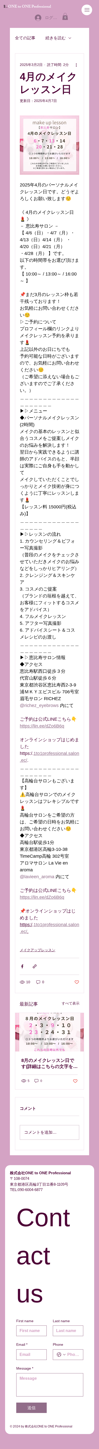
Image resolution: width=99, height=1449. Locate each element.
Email (21, 1344)
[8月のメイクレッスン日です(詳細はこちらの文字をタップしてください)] (49, 1032)
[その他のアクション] (76, 65)
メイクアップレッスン (37, 950)
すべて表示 (70, 1003)
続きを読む (55, 38)
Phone (58, 1344)
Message (24, 1368)
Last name (61, 1321)
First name (25, 1321)
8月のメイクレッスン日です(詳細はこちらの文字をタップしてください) (49, 1064)
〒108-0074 (19, 1178)
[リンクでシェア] (34, 966)
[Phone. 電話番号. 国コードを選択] (61, 1355)
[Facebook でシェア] (22, 966)
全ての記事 (25, 38)
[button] (65, 16)
